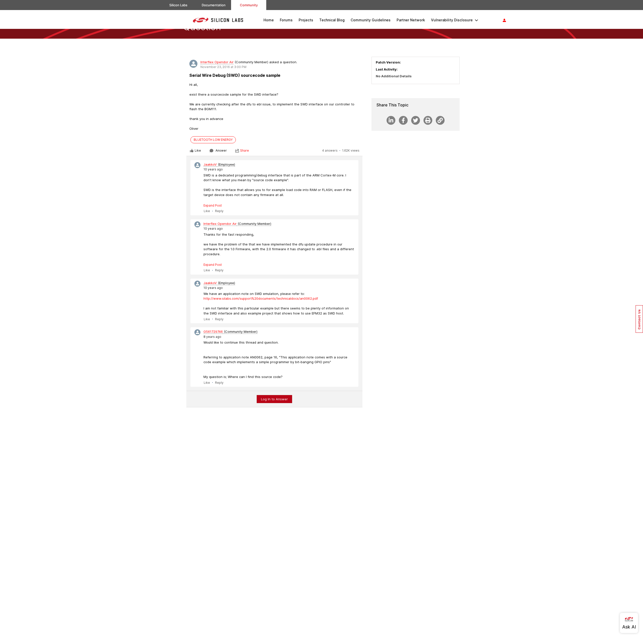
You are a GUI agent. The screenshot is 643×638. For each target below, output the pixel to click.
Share (244, 150)
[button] (639, 319)
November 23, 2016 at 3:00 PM (223, 67)
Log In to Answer (274, 399)
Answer (221, 150)
